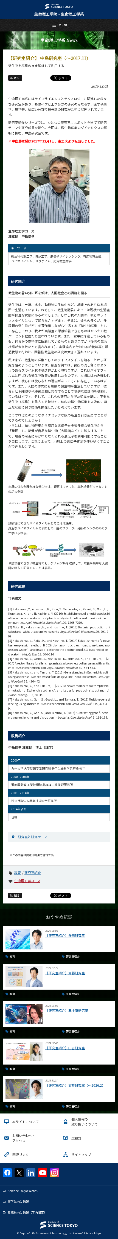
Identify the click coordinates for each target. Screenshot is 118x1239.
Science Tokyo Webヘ (23, 1190)
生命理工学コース (27, 880)
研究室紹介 (32, 872)
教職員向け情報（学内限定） (27, 1212)
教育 (17, 872)
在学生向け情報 (18, 1201)
